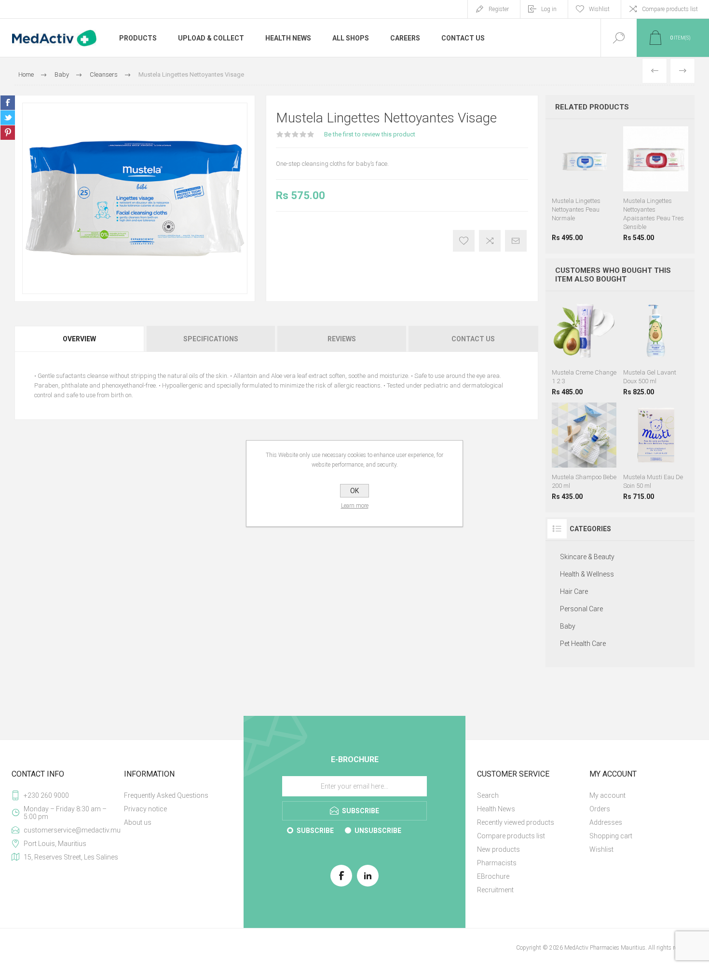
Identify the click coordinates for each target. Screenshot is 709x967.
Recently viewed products (515, 822)
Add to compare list (490, 241)
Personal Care (581, 609)
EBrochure (493, 876)
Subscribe (315, 830)
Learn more (354, 505)
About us (137, 822)
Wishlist (601, 849)
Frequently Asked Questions (166, 795)
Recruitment (495, 890)
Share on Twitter (7, 117)
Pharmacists (497, 863)
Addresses (605, 822)
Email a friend (516, 241)
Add (593, 339)
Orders (599, 809)
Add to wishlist (464, 241)
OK (354, 491)
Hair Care (574, 591)
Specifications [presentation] (210, 339)
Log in (549, 9)
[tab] (79, 339)
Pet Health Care (583, 643)
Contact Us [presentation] (473, 339)
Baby (567, 626)
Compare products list (670, 9)
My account (607, 795)
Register (499, 9)
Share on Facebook (7, 102)
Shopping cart (610, 836)
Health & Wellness (587, 574)
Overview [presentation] (79, 339)
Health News (496, 809)
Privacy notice (145, 809)
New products (498, 849)
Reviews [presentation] (341, 339)
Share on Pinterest (7, 132)
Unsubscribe (377, 830)
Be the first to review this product (369, 134)
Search (488, 795)
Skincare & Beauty (587, 557)
